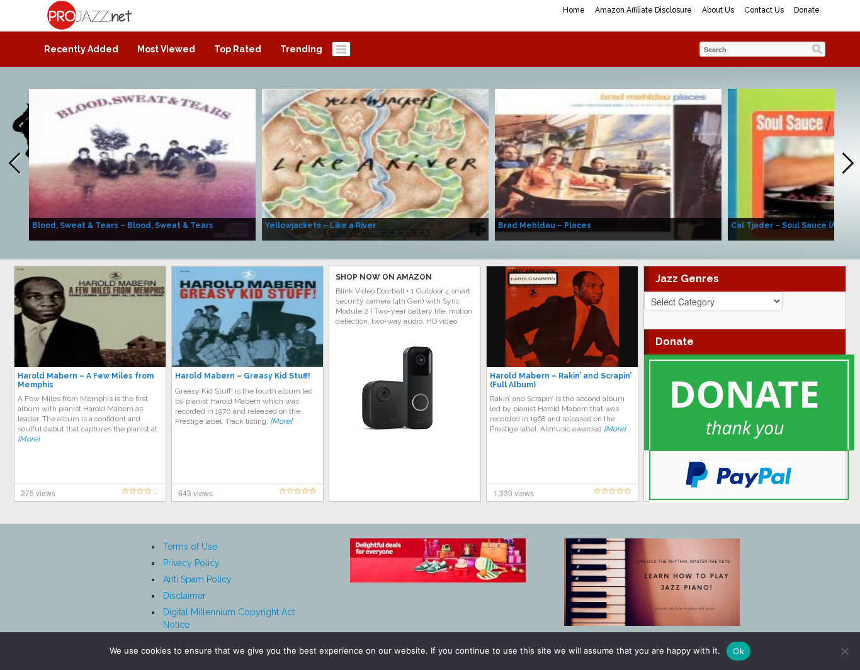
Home (574, 10)
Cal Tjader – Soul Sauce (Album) (794, 225)
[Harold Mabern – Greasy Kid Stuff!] (247, 316)
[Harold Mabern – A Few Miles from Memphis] (90, 316)
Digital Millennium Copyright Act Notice (229, 618)
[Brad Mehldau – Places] (608, 164)
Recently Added (81, 49)
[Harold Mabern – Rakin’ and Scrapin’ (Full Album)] (562, 316)
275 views (38, 492)
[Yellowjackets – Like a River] (375, 164)
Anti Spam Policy (197, 579)
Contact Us (764, 10)
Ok (738, 651)
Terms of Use (190, 547)
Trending (301, 49)
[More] (29, 438)
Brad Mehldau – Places (544, 225)
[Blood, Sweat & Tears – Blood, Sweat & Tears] (142, 164)
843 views (195, 492)
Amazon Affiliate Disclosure (643, 10)
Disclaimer (184, 596)
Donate (807, 10)
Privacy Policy (191, 563)
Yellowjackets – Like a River (320, 225)
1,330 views (513, 492)
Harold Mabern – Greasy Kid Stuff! (242, 376)
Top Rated (237, 49)
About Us (718, 10)
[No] (844, 651)
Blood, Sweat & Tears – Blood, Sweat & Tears (122, 225)
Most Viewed (166, 49)
